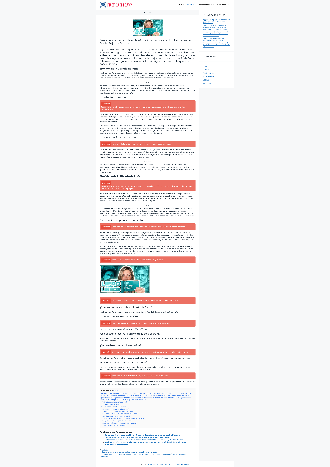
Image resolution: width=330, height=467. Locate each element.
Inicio (181, 4)
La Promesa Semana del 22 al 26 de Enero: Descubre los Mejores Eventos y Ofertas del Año (144, 440)
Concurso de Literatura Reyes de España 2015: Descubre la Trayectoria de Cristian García (216, 21)
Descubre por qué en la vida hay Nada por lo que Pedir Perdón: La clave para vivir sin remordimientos (215, 34)
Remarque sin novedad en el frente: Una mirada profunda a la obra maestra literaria (142, 435)
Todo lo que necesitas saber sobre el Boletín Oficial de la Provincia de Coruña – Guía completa (216, 45)
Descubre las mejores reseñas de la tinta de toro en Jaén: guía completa (129, 452)
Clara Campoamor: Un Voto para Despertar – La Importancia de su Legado (138, 437)
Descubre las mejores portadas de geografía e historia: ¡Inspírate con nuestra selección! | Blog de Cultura (215, 27)
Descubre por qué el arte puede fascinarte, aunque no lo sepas (213, 39)
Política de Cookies (182, 464)
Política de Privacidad (155, 464)
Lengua (206, 79)
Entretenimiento (206, 4)
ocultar (115, 391)
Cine (205, 66)
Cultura (191, 4)
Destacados (223, 4)
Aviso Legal (169, 464)
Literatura (207, 83)
